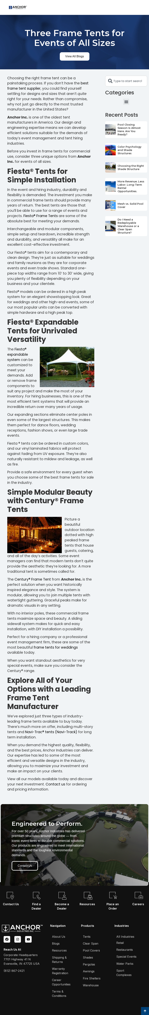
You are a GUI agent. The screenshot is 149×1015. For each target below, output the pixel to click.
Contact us (55, 784)
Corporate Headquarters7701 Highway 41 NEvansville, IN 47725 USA (22, 959)
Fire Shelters (91, 978)
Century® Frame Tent (33, 579)
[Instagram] (17, 939)
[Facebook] (7, 939)
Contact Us (11, 904)
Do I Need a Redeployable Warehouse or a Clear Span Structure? (128, 226)
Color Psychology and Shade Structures (129, 150)
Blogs (56, 943)
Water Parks (124, 963)
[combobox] (126, 81)
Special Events (126, 956)
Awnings (88, 971)
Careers (138, 904)
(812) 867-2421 (14, 971)
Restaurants (124, 949)
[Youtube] (28, 939)
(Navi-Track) (66, 732)
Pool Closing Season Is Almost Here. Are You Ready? (129, 129)
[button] (126, 102)
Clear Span (90, 943)
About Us (58, 936)
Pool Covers (91, 950)
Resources (87, 904)
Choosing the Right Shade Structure (131, 167)
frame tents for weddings (56, 647)
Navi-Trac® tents (39, 732)
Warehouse (91, 985)
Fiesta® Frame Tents (40, 215)
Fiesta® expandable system (17, 354)
